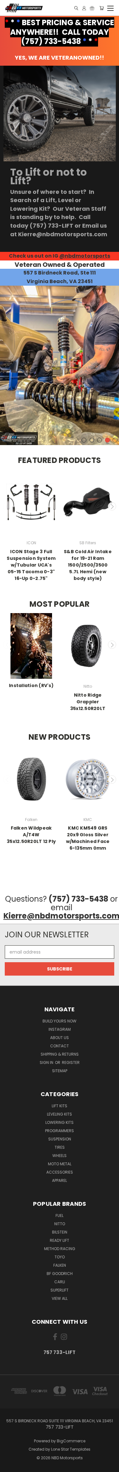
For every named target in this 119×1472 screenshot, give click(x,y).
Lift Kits (59, 1106)
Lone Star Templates (70, 1449)
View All (60, 1298)
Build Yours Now (59, 1021)
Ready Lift (59, 1240)
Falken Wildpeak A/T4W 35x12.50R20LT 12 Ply (31, 835)
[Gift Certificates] (92, 8)
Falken (59, 1265)
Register (71, 1062)
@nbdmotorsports (84, 256)
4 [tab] (107, 440)
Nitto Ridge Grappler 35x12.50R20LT (87, 702)
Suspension (59, 1139)
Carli (59, 1282)
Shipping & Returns (60, 1054)
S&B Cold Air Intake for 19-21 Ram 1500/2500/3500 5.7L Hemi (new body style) (88, 565)
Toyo (60, 1257)
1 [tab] (84, 440)
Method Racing (59, 1248)
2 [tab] (91, 440)
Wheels (59, 1155)
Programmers (59, 1130)
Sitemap (59, 1070)
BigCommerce (71, 1441)
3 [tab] (99, 440)
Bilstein (59, 1232)
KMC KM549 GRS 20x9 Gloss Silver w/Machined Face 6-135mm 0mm (88, 838)
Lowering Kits (59, 1122)
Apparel (59, 1180)
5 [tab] (115, 440)
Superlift (59, 1290)
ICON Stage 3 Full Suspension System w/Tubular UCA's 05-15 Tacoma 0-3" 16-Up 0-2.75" (31, 565)
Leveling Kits (59, 1114)
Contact (59, 1046)
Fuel (59, 1215)
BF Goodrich (60, 1273)
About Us (59, 1037)
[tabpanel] (59, 365)
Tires (60, 1147)
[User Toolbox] (84, 8)
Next (112, 506)
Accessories (59, 1172)
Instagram (60, 1029)
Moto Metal (59, 1164)
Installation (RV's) (31, 685)
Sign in (47, 1062)
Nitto (59, 1224)
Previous (7, 506)
